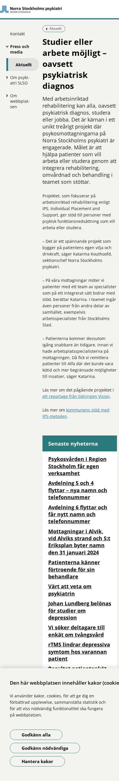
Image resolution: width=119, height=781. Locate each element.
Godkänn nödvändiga (45, 748)
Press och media (19, 49)
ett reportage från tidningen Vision (76, 396)
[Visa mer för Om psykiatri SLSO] (6, 77)
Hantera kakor (37, 761)
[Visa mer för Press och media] (6, 46)
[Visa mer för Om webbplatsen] (6, 95)
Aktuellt (24, 64)
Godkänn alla (36, 735)
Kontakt (17, 33)
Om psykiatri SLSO (19, 80)
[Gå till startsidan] (59, 9)
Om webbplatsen (20, 101)
